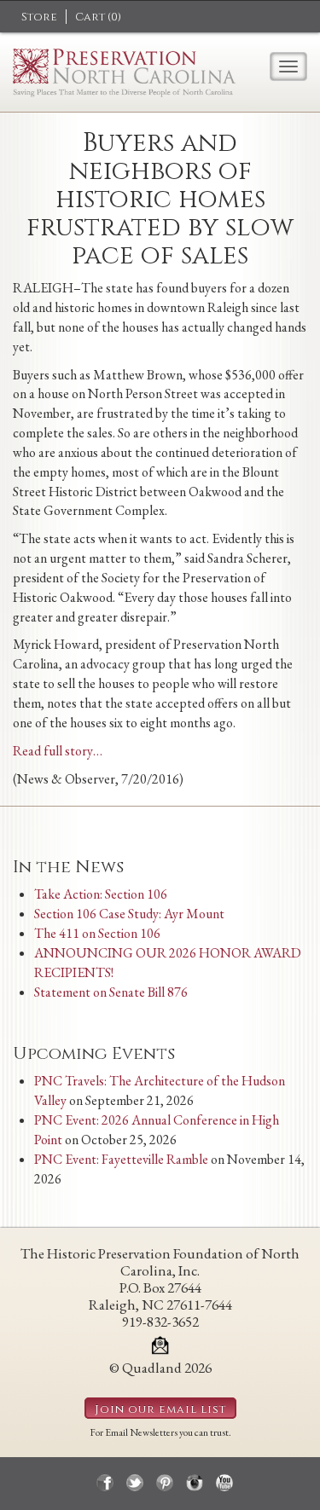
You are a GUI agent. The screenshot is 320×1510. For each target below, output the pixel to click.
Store (39, 17)
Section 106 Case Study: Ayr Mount (129, 914)
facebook (104, 1482)
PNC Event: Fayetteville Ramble (121, 1159)
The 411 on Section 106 (97, 933)
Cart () (98, 17)
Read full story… (57, 751)
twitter (134, 1482)
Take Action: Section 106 (100, 894)
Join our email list (160, 1409)
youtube (224, 1482)
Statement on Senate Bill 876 (111, 992)
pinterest (164, 1482)
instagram (194, 1482)
